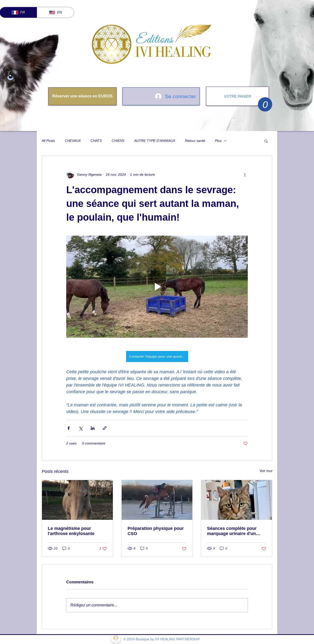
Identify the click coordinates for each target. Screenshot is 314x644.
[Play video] (157, 287)
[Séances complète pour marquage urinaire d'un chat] (236, 500)
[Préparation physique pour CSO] (157, 500)
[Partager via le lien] (104, 428)
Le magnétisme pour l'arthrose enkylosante (71, 531)
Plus (218, 141)
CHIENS (118, 141)
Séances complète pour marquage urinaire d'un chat (232, 531)
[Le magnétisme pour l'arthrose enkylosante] (77, 500)
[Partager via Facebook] (68, 428)
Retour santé (195, 141)
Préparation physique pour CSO (156, 531)
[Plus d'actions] (245, 174)
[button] (265, 104)
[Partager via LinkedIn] (92, 428)
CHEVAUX (73, 141)
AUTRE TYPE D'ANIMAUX (154, 141)
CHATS (96, 141)
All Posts (48, 141)
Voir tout (266, 471)
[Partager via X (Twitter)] (80, 428)
